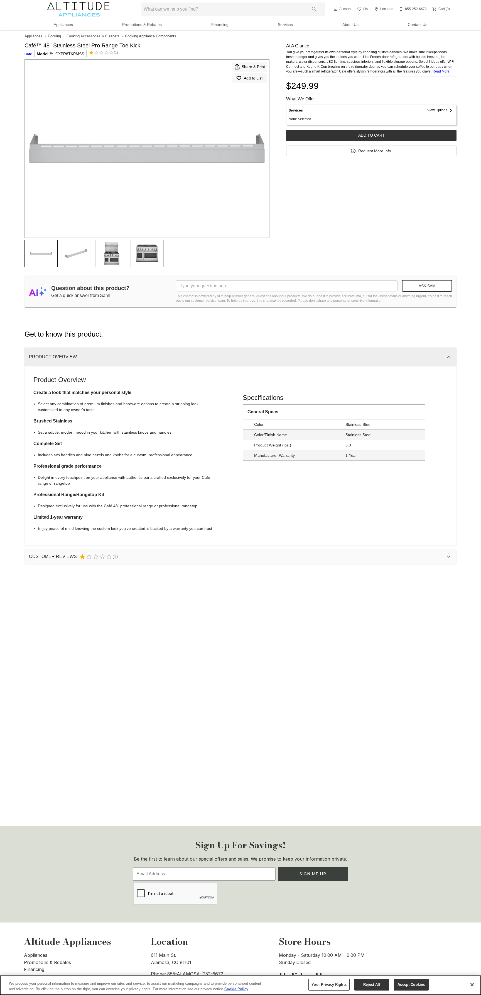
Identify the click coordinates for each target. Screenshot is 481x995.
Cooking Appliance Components (150, 36)
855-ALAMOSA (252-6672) (196, 974)
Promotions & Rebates (142, 25)
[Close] (472, 985)
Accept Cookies (411, 984)
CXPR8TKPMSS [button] (69, 54)
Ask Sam (427, 286)
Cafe (28, 54)
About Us (350, 25)
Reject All (371, 984)
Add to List (253, 78)
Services (285, 25)
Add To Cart (371, 135)
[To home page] (78, 9)
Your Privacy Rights (328, 984)
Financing (220, 25)
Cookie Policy (236, 989)
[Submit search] (314, 9)
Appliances (63, 25)
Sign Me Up (313, 873)
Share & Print (253, 66)
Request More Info (374, 151)
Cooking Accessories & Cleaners (93, 36)
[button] (335, 9)
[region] (240, 985)
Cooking (54, 36)
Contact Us (417, 25)
